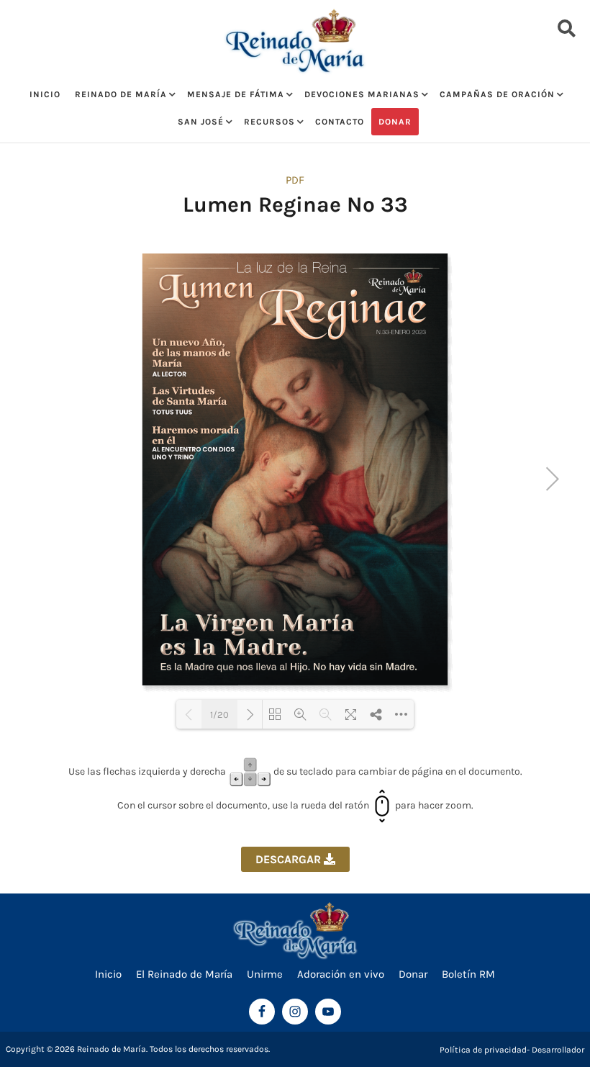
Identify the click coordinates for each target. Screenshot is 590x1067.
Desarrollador (558, 1050)
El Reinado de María (184, 974)
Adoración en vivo (340, 974)
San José (201, 122)
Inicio (45, 94)
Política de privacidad (483, 1050)
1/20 (219, 714)
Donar (395, 122)
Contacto (339, 122)
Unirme (265, 974)
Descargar (289, 859)
